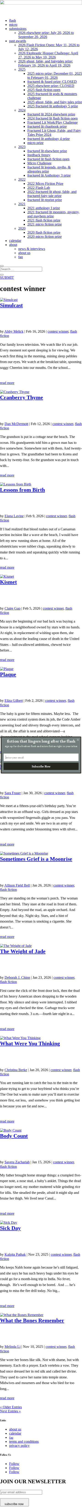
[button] (41, 741)
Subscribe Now (41, 766)
